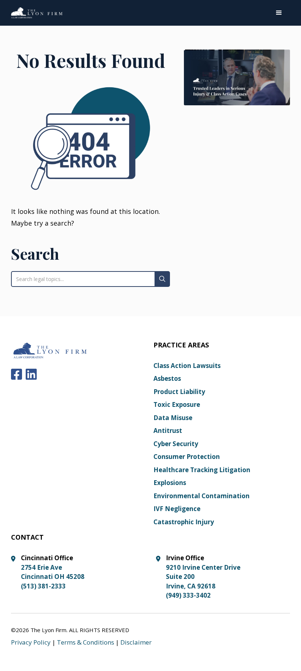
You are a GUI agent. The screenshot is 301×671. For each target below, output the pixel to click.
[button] (279, 13)
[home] (36, 12)
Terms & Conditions (85, 642)
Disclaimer (136, 642)
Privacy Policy (31, 642)
